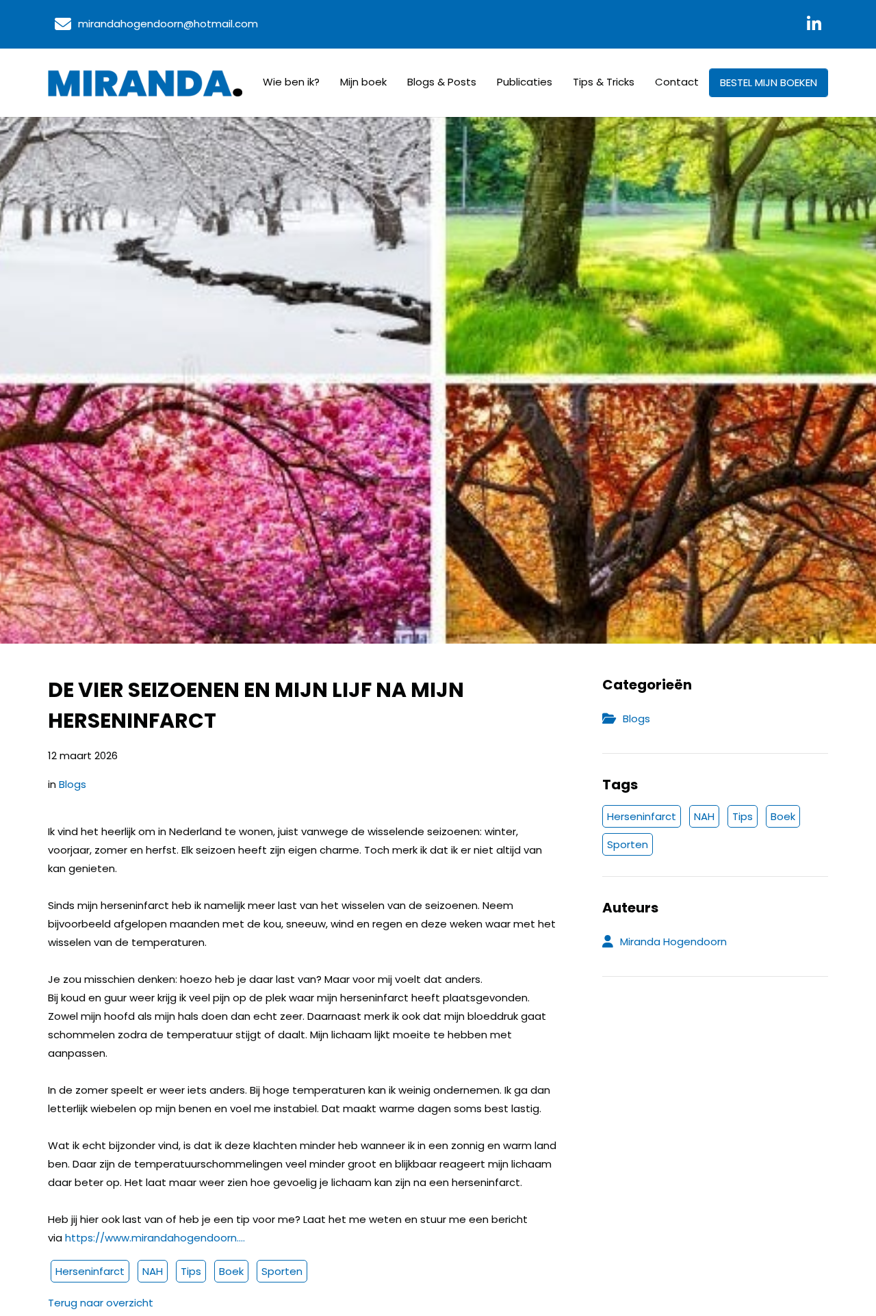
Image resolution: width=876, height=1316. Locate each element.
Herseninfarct (90, 1271)
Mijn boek (363, 82)
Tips (191, 1271)
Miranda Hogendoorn (673, 941)
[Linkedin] (814, 24)
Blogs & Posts (441, 82)
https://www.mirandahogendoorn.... (155, 1238)
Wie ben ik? (291, 82)
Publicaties (524, 82)
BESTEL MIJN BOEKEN (768, 82)
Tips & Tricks (603, 82)
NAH (152, 1271)
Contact (677, 82)
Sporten (281, 1271)
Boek (231, 1271)
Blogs (72, 784)
